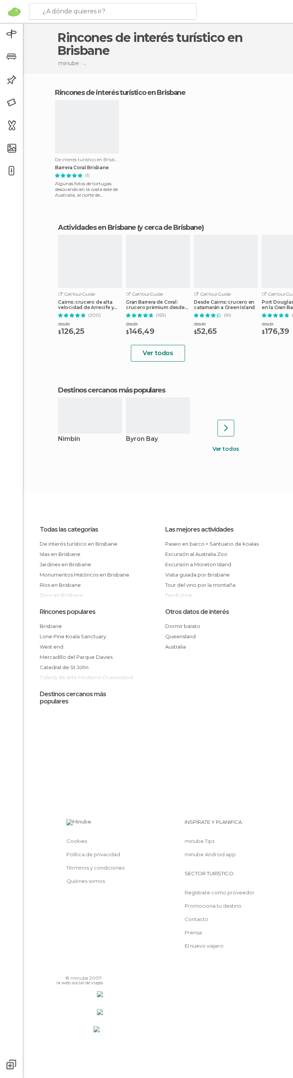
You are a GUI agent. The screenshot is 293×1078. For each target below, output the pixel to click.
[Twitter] (78, 967)
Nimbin (69, 439)
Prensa (193, 932)
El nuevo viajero (204, 946)
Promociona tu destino (213, 906)
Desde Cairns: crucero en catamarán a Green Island (224, 305)
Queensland (180, 636)
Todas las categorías (69, 529)
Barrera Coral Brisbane (82, 167)
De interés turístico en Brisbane (79, 544)
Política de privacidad (93, 854)
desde (64, 324)
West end (51, 647)
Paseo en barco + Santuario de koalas (212, 544)
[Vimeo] (88, 967)
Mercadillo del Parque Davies (76, 657)
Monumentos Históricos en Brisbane (84, 575)
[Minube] (14, 11)
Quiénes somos (85, 881)
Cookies (76, 841)
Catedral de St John (64, 667)
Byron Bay (142, 439)
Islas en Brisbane (60, 554)
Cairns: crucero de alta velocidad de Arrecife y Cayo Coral (86, 305)
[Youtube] (98, 967)
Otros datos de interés (197, 611)
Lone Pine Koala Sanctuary (73, 636)
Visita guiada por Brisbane (197, 575)
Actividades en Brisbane (97, 227)
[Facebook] (68, 967)
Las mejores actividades (199, 529)
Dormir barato (182, 626)
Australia (175, 647)
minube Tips (199, 841)
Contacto (196, 919)
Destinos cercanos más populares (111, 390)
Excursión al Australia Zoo (196, 554)
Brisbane (51, 626)
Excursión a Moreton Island (198, 564)
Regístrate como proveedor (219, 892)
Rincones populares (67, 611)
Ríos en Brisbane (60, 585)
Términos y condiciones (95, 868)
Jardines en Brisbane (65, 564)
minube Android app (210, 854)
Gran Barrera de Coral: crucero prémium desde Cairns (155, 305)
